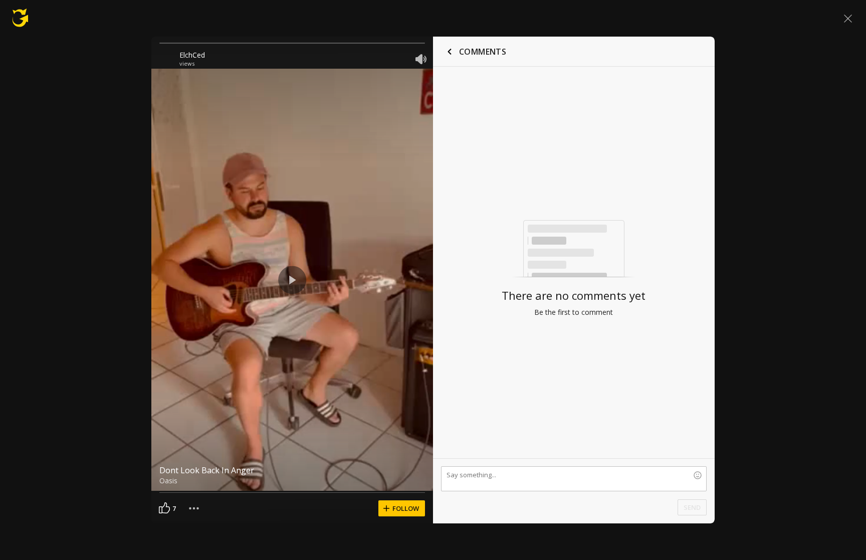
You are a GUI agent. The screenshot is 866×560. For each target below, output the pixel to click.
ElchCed (192, 55)
